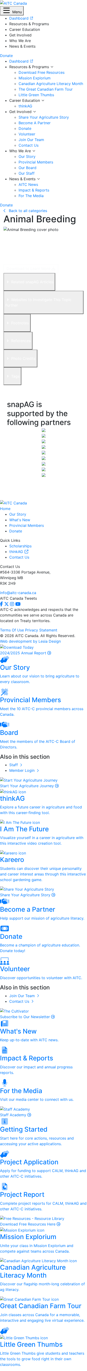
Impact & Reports (34, 190)
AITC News (28, 184)
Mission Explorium (35, 78)
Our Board (27, 167)
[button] (12, 10)
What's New (19, 519)
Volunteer (27, 134)
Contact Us (29, 145)
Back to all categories (27, 210)
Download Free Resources (41, 72)
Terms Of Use (12, 630)
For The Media (31, 195)
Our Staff (27, 173)
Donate (25, 128)
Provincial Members (36, 162)
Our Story (27, 156)
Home (5, 508)
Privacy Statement (41, 630)
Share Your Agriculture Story (44, 117)
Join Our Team (31, 139)
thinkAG (25, 106)
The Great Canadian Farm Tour (46, 89)
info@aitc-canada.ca (18, 592)
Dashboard (19, 61)
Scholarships (20, 546)
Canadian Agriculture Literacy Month (51, 83)
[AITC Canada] (13, 2)
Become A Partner (35, 122)
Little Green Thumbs (36, 94)
